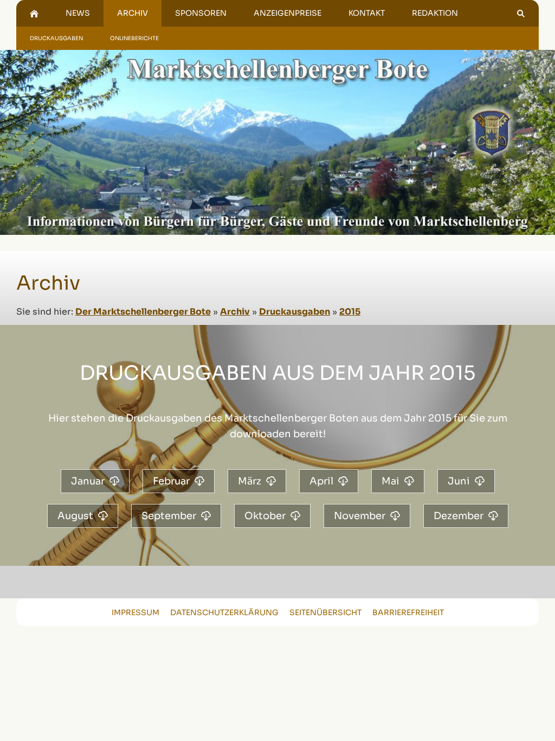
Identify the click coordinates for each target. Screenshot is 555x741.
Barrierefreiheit (408, 612)
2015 (349, 311)
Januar (88, 481)
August (75, 516)
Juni (459, 481)
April (321, 481)
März (249, 481)
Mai (390, 481)
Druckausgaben (294, 311)
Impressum (135, 612)
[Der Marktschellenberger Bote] (34, 13)
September (168, 516)
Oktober (265, 516)
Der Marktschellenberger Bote (143, 311)
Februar (171, 481)
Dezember (458, 516)
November (359, 516)
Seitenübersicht (325, 612)
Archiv (235, 311)
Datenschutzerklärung (224, 612)
